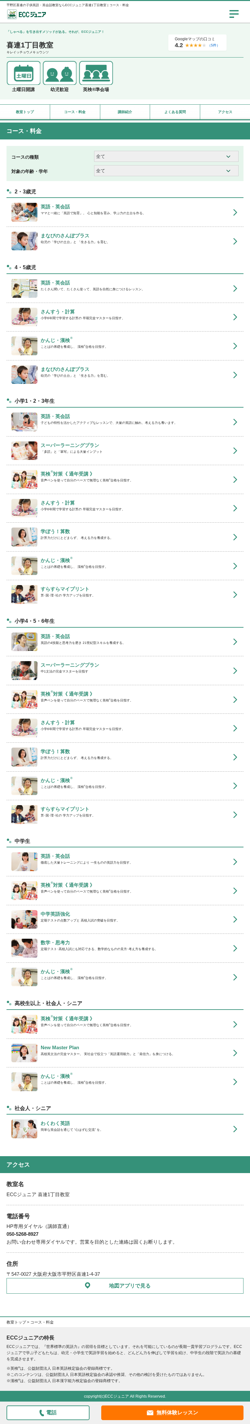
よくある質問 (175, 112)
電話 (51, 1412)
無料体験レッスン (177, 1412)
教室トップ (25, 112)
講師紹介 (125, 112)
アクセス (225, 112)
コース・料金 (75, 112)
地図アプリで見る (130, 1285)
